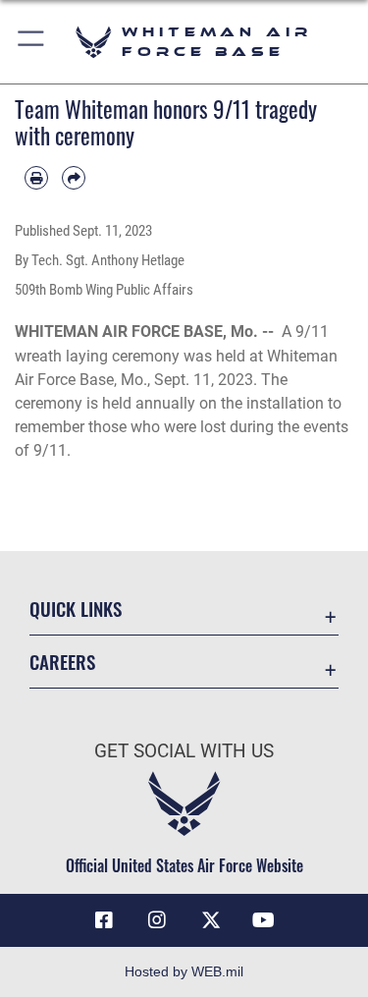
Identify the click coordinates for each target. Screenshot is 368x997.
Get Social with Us (184, 751)
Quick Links (75, 608)
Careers (62, 661)
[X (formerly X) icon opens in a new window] (211, 920)
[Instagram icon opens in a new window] (157, 920)
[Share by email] (73, 178)
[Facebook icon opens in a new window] (104, 920)
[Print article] (36, 178)
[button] (32, 41)
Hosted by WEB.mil (184, 971)
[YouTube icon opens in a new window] (264, 920)
